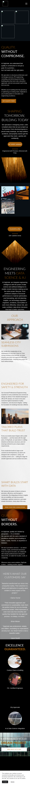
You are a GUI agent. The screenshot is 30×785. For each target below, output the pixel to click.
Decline (12, 781)
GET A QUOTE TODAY (9, 101)
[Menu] (26, 3)
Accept (5, 781)
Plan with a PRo (15, 229)
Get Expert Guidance (15, 144)
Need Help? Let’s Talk (14, 749)
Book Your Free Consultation (15, 507)
